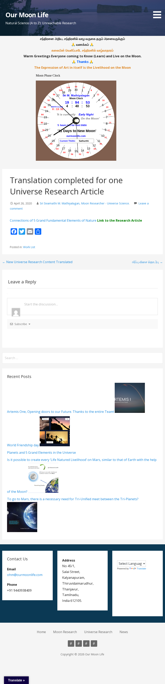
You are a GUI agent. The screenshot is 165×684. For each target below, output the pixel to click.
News (124, 632)
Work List (29, 247)
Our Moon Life (26, 14)
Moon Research (65, 632)
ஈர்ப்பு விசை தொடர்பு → (147, 262)
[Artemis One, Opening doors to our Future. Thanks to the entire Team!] (129, 411)
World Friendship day (23, 445)
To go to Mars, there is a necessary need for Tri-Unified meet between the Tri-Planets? (72, 499)
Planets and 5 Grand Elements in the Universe (41, 452)
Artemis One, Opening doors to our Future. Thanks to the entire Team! (60, 411)
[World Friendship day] (54, 445)
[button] (158, 10)
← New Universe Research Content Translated (37, 262)
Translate (141, 568)
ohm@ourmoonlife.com (24, 575)
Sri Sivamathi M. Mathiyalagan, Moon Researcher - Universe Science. (85, 203)
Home (41, 632)
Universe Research (98, 632)
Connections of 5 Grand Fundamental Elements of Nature (53, 220)
